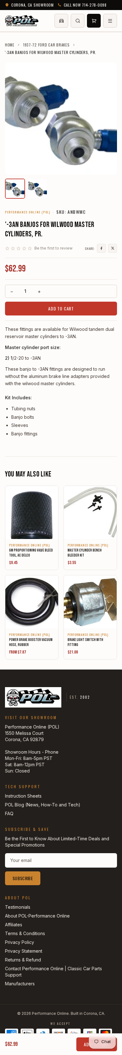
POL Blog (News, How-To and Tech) (42, 804)
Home (9, 44)
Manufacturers (20, 983)
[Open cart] (94, 21)
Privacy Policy (19, 942)
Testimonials (17, 907)
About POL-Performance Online (37, 915)
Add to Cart (61, 308)
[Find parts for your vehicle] (61, 21)
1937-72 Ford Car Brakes (46, 44)
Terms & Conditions (25, 933)
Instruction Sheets (23, 796)
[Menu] (110, 21)
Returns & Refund (23, 959)
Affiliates (13, 924)
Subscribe (23, 878)
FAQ (9, 813)
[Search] (77, 21)
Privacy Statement (23, 951)
